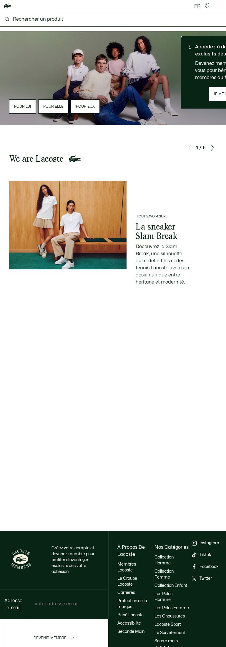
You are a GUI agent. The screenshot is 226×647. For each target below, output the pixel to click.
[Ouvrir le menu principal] (219, 6)
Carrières (126, 592)
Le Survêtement (169, 633)
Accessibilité (129, 623)
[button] (207, 6)
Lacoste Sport (167, 624)
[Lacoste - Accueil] (7, 6)
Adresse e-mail (13, 604)
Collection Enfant (170, 585)
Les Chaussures (169, 616)
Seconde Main (130, 631)
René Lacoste (130, 615)
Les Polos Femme (171, 608)
